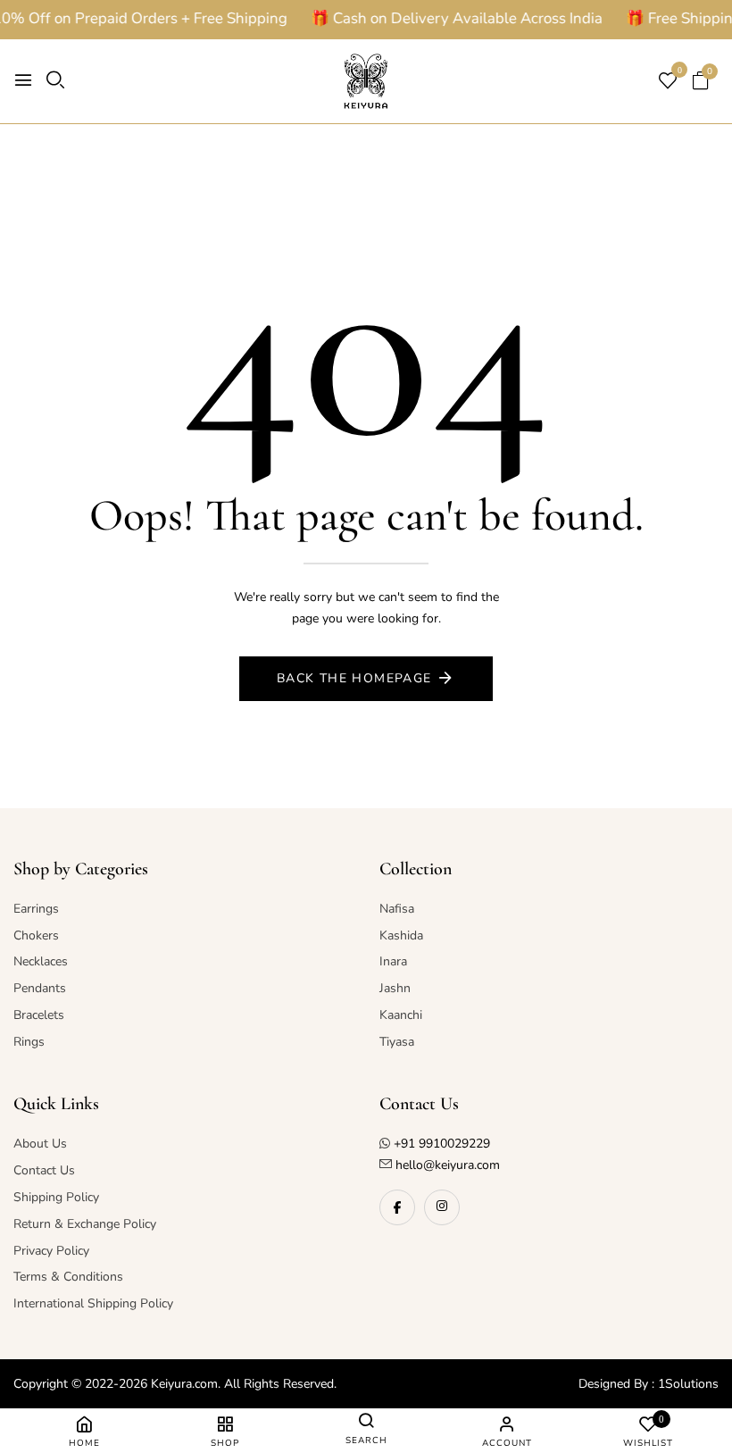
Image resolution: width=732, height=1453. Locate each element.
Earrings (36, 908)
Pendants (39, 988)
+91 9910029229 (442, 1143)
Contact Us (44, 1170)
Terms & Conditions (68, 1276)
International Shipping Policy (93, 1303)
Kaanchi (400, 1014)
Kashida (401, 935)
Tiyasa (396, 1041)
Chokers (36, 935)
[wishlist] (668, 83)
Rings (29, 1041)
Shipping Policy (56, 1197)
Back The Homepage (354, 678)
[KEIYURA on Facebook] (397, 1207)
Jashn (395, 988)
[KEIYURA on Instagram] (442, 1207)
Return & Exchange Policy (84, 1223)
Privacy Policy (51, 1250)
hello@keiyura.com (446, 1165)
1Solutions (688, 1383)
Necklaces (40, 961)
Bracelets (38, 1014)
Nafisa (396, 908)
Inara (393, 961)
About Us (40, 1143)
